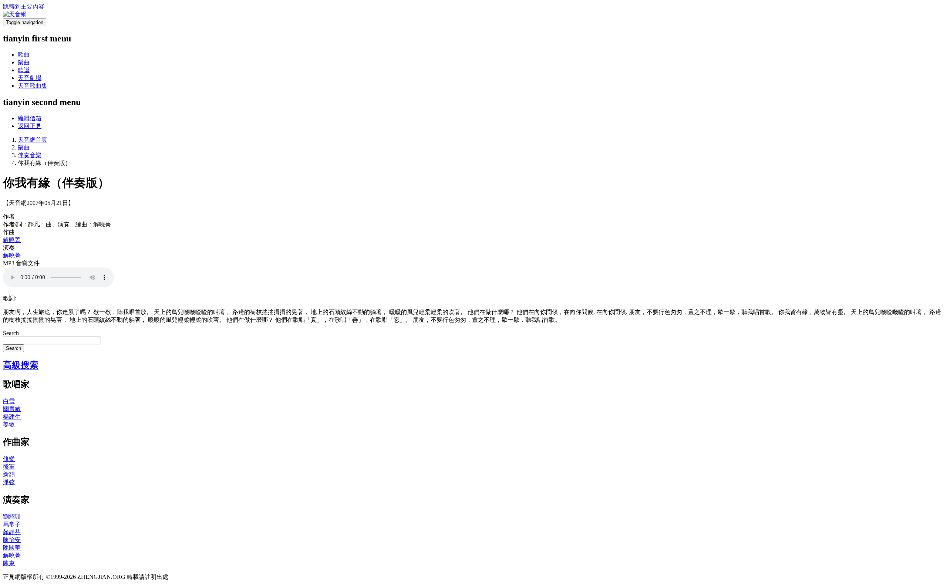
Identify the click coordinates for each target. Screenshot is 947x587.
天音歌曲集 (32, 85)
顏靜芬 (12, 532)
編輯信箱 (29, 118)
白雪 (9, 401)
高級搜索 (20, 365)
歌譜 (24, 70)
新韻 (9, 474)
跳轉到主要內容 (23, 6)
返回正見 (29, 126)
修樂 (9, 459)
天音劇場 (29, 78)
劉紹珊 (12, 516)
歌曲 (24, 54)
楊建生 (12, 417)
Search (11, 333)
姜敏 (9, 424)
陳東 (9, 563)
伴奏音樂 (29, 155)
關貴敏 (12, 409)
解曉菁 (12, 240)
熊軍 (9, 466)
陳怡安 (12, 540)
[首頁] (15, 14)
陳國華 (12, 547)
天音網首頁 (32, 139)
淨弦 (9, 482)
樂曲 (24, 62)
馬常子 (12, 524)
